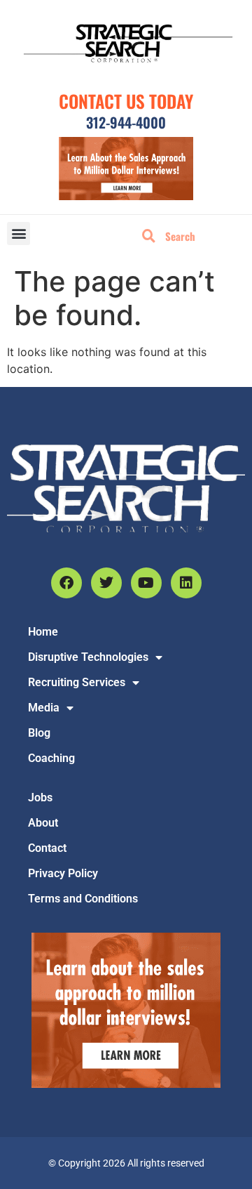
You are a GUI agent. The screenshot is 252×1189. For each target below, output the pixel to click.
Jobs (40, 797)
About (43, 822)
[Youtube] (146, 582)
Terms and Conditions (83, 898)
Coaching (51, 758)
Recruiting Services (76, 682)
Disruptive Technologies (88, 657)
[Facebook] (66, 582)
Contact (47, 848)
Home (43, 631)
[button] (18, 233)
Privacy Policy (63, 873)
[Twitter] (106, 582)
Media (43, 707)
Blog (39, 733)
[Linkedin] (186, 582)
